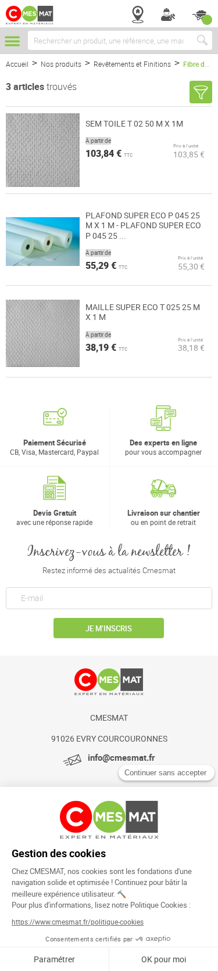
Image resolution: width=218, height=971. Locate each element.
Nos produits (62, 64)
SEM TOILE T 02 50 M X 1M (134, 123)
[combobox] (120, 40)
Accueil (18, 64)
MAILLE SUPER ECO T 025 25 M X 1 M (142, 312)
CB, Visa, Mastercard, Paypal (54, 446)
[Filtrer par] (201, 92)
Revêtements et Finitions (133, 64)
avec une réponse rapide (54, 517)
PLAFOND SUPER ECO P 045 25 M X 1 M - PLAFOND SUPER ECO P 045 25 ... (143, 225)
